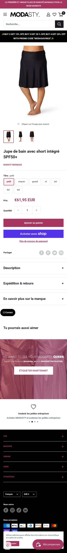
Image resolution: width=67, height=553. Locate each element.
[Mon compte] (48, 14)
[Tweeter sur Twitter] (54, 252)
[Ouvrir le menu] (5, 14)
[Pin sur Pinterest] (48, 252)
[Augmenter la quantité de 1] (36, 210)
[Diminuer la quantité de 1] (18, 210)
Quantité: (7, 210)
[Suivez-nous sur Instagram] (12, 510)
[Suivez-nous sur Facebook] (5, 510)
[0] (61, 14)
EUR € (26, 494)
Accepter (12, 543)
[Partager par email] (61, 252)
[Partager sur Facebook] (41, 252)
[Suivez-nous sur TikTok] (18, 510)
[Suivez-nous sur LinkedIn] (25, 510)
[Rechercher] (59, 24)
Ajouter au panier (33, 222)
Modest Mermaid (12, 165)
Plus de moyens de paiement (33, 241)
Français (9, 494)
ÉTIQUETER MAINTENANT (33, 370)
